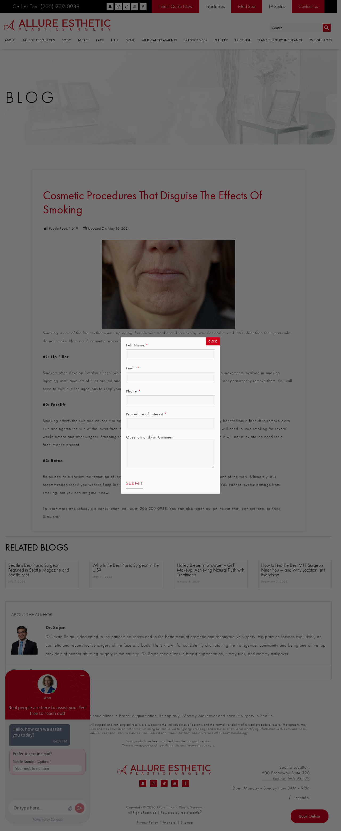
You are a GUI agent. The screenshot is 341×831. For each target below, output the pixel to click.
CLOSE (212, 341)
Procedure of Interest (146, 414)
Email (133, 368)
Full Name (137, 345)
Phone (133, 391)
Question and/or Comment (150, 437)
